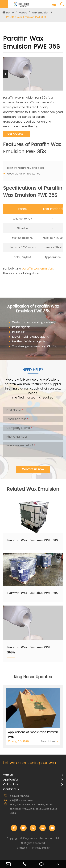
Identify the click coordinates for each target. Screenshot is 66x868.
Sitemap (21, 848)
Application (11, 779)
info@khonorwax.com (21, 800)
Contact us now (33, 469)
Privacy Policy (41, 848)
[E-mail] (8, 864)
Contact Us (11, 789)
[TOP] (58, 864)
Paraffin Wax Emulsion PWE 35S (26, 17)
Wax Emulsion (40, 13)
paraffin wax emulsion (37, 268)
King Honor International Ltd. (33, 840)
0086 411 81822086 (20, 796)
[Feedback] (41, 864)
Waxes (22, 13)
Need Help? (33, 370)
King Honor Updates (33, 677)
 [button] (60, 74)
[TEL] (24, 864)
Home (10, 13)
